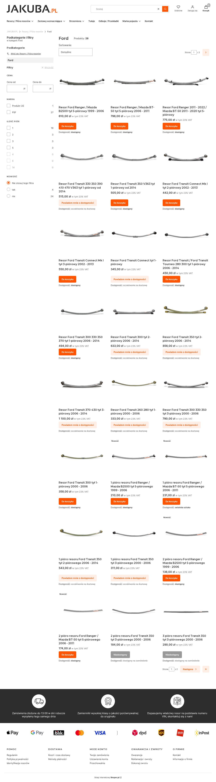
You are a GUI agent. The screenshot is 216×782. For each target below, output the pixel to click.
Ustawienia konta (99, 759)
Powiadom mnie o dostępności (78, 202)
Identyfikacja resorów (18, 763)
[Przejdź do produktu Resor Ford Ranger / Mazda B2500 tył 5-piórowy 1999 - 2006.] (82, 83)
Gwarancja (136, 755)
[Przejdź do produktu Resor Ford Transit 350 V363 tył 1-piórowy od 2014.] (134, 160)
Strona (188, 52)
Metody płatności (57, 759)
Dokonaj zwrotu (139, 763)
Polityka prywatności (17, 759)
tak (13, 189)
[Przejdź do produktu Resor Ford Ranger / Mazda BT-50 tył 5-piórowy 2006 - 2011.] (134, 83)
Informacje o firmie (182, 759)
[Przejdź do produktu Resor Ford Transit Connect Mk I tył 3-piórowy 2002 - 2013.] (82, 236)
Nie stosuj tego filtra (23, 183)
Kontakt (177, 755)
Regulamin (12, 755)
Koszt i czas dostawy (59, 755)
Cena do (37, 82)
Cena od (11, 82)
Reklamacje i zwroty (141, 759)
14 (13, 167)
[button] (165, 9)
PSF (14, 112)
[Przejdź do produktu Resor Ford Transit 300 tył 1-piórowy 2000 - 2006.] (82, 459)
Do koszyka (67, 126)
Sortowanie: (65, 45)
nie (13, 196)
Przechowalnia (97, 763)
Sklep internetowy (106, 777)
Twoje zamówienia (99, 755)
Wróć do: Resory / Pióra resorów (26, 53)
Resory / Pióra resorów (32, 31)
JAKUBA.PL (12, 31)
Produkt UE (18, 105)
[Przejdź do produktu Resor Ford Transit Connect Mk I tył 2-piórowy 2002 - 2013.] (186, 160)
